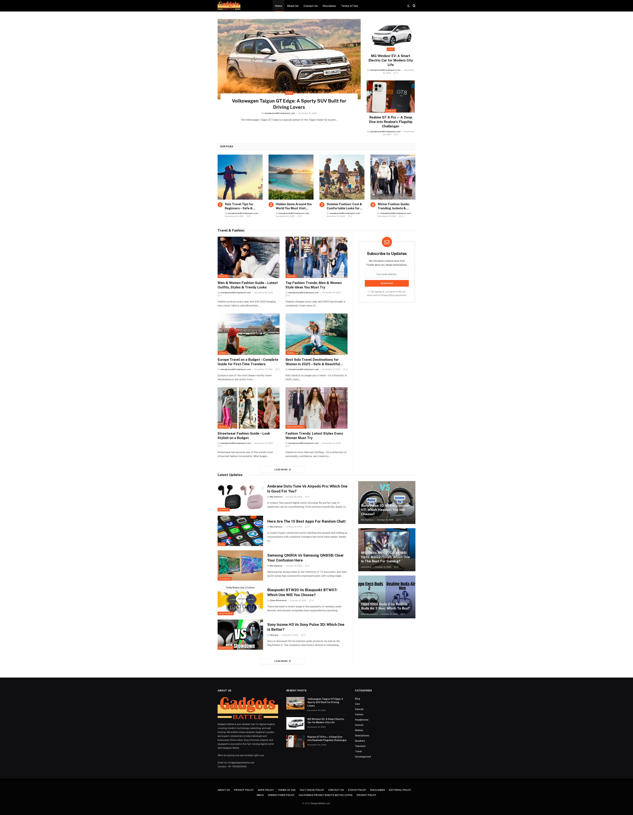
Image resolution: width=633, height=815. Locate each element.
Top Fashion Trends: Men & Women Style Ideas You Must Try (314, 285)
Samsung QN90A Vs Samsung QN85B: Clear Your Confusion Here (305, 557)
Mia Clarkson (276, 497)
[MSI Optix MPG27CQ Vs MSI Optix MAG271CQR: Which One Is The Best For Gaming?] (386, 549)
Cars (289, 93)
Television (224, 579)
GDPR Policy (266, 790)
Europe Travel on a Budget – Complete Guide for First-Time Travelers (248, 362)
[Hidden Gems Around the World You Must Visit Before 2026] (291, 177)
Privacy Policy (388, 295)
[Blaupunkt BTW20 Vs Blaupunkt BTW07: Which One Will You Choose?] (240, 600)
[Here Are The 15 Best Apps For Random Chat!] (240, 531)
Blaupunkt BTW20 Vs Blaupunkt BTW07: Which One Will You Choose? (302, 592)
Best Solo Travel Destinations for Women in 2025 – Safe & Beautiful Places (313, 362)
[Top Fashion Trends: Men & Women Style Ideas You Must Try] (316, 257)
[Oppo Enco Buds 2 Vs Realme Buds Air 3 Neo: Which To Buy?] (386, 597)
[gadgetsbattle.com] (229, 6)
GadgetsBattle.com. (321, 803)
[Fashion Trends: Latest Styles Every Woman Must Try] (316, 408)
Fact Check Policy (312, 790)
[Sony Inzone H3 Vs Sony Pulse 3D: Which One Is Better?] (240, 635)
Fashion (223, 276)
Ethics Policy (357, 790)
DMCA (260, 795)
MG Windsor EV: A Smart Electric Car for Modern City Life (390, 60)
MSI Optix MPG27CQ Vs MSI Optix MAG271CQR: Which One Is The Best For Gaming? (385, 557)
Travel (222, 353)
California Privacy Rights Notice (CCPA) (326, 795)
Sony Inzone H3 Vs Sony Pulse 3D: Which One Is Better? (305, 627)
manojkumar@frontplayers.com (279, 113)
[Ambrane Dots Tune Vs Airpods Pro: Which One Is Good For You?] (240, 496)
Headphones (225, 613)
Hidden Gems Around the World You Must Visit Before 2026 (294, 206)
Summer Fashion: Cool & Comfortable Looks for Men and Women (344, 206)
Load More (281, 469)
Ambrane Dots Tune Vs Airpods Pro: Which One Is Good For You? (307, 488)
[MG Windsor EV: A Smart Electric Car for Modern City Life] (391, 35)
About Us (293, 5)
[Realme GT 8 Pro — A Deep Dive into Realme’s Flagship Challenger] (391, 96)
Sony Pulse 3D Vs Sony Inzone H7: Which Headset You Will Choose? (385, 510)
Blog (221, 544)
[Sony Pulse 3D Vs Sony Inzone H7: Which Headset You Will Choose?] (386, 502)
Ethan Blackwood (278, 600)
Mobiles (390, 111)
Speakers (360, 741)
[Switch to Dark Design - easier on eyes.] (408, 5)
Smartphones (362, 735)
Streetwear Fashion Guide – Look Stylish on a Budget (244, 435)
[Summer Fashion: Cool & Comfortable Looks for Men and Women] (341, 177)
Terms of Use (349, 5)
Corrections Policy (281, 795)
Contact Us (310, 5)
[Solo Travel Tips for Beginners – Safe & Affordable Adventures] (240, 177)
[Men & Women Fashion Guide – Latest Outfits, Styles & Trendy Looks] (249, 257)
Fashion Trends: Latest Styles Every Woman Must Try (314, 435)
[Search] (413, 6)
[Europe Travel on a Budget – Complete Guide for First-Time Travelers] (249, 334)
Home (278, 5)
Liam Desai (366, 567)
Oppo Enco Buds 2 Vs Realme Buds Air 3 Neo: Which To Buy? (385, 606)
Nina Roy (274, 635)
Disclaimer (329, 5)
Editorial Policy (400, 790)
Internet (359, 725)
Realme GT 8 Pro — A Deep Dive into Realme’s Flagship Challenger (390, 121)
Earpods (223, 510)
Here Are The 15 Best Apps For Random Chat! (306, 521)
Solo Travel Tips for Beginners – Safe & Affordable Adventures (241, 206)
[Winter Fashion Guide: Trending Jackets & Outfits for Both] (392, 177)
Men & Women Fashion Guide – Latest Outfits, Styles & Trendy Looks (248, 285)
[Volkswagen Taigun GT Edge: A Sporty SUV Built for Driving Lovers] (289, 59)
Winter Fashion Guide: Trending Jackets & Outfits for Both (394, 206)
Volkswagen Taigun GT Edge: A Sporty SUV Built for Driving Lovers (289, 104)
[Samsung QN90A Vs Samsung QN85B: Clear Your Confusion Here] (240, 565)
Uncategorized (295, 427)
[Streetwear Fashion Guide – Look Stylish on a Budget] (249, 408)
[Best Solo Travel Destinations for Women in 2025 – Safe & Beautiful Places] (316, 334)
